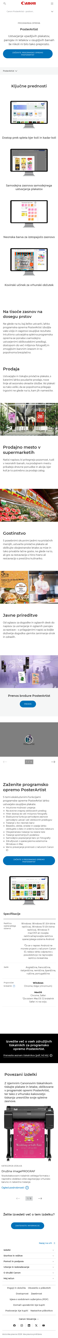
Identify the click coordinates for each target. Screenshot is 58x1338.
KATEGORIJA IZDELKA (11, 1166)
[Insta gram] (22, 1325)
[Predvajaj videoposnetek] (29, 739)
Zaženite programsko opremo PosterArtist (27, 54)
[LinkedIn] (29, 1325)
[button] (53, 761)
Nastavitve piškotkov (41, 1310)
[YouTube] (43, 1325)
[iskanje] (4, 3)
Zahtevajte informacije (27, 1226)
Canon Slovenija (28, 1319)
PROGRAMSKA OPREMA (29, 23)
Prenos (28, 704)
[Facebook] (14, 1325)
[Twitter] (36, 1325)
